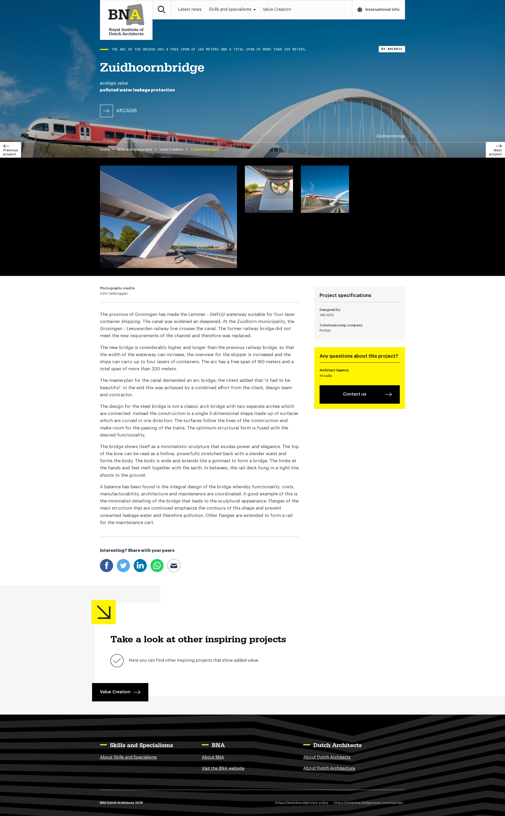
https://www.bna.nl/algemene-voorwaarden (368, 802)
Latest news (190, 9)
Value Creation (277, 9)
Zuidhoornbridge (205, 149)
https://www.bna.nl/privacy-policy (302, 802)
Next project (495, 152)
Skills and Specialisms (134, 149)
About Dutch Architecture (329, 768)
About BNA (213, 757)
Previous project (10, 152)
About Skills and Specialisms (128, 757)
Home (105, 149)
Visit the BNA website (223, 768)
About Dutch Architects (327, 757)
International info (382, 10)
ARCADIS (126, 110)
